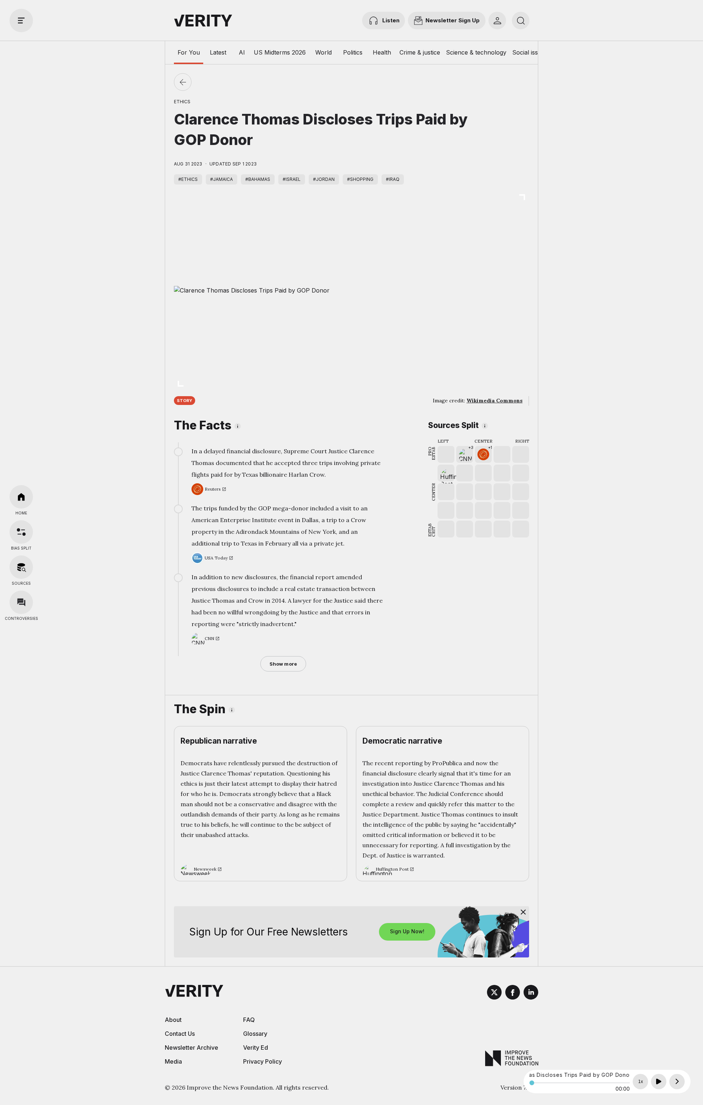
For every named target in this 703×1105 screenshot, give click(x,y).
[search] (520, 20)
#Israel (292, 179)
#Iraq (392, 179)
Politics (352, 52)
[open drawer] (21, 20)
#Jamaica (221, 179)
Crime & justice (419, 52)
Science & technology (476, 52)
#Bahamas (257, 179)
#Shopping (360, 179)
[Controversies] (21, 602)
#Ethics (188, 179)
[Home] (21, 497)
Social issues (530, 52)
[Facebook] (512, 993)
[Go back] (182, 82)
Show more (283, 664)
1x (640, 1081)
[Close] (523, 912)
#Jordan (324, 179)
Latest (218, 52)
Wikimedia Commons (494, 400)
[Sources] (21, 567)
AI (242, 52)
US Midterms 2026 (280, 52)
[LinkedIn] (531, 993)
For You (189, 52)
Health (382, 52)
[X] (494, 993)
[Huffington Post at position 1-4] (446, 473)
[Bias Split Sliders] (21, 532)
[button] (464, 454)
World (323, 52)
